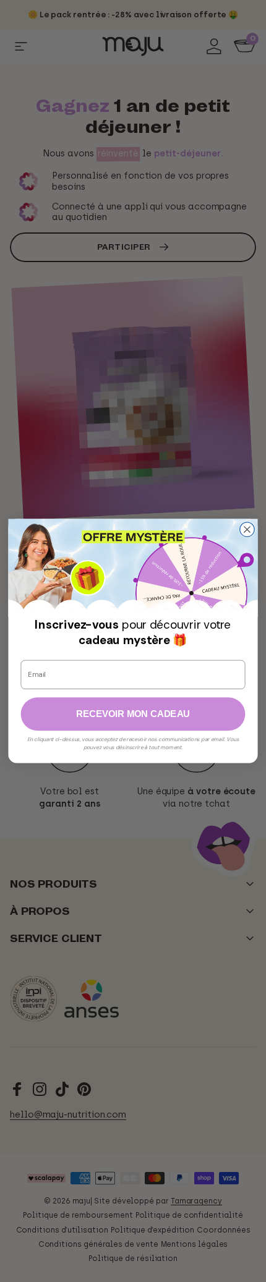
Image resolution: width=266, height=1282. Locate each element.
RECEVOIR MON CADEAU (133, 713)
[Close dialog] (247, 529)
